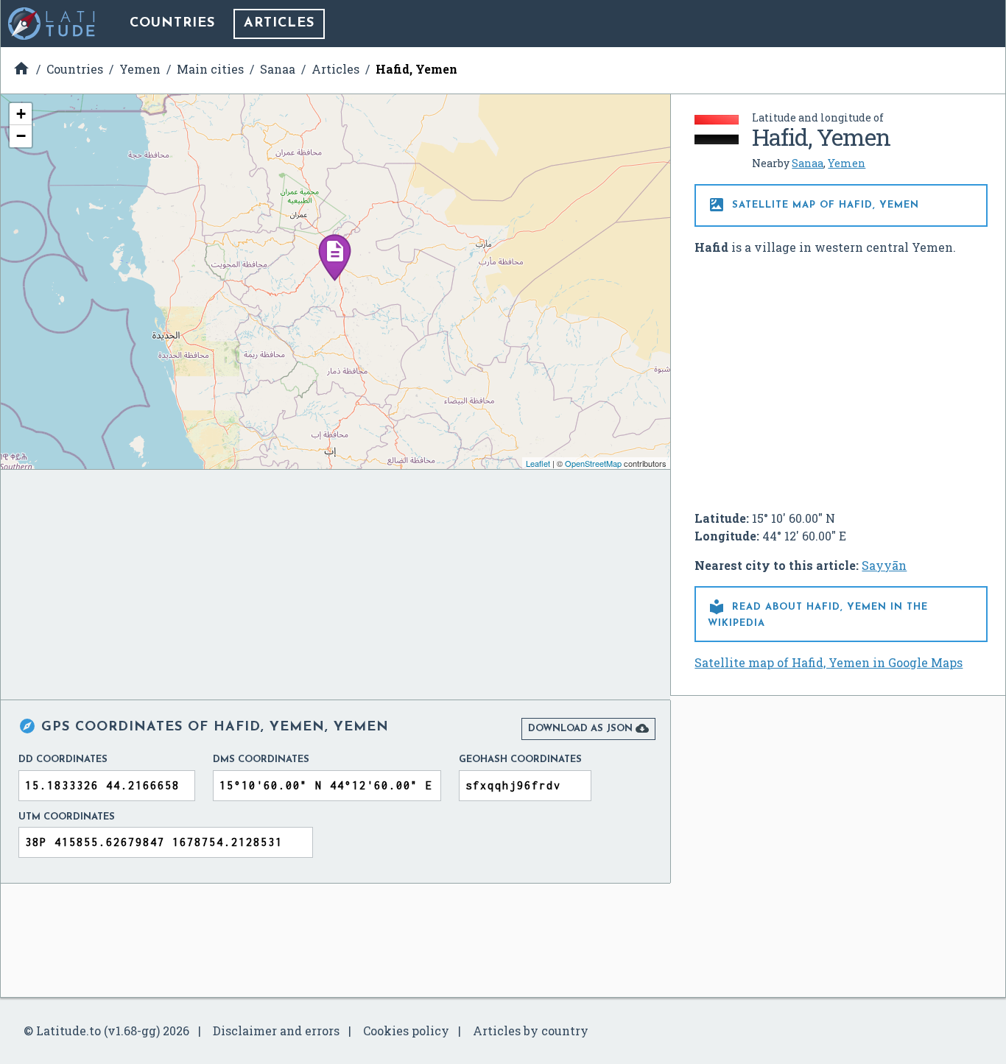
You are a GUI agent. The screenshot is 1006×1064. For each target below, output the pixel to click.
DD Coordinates (63, 759)
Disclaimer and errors (276, 1030)
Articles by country (530, 1030)
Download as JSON (588, 728)
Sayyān (884, 565)
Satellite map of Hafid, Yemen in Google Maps (828, 662)
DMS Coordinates (261, 759)
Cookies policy (406, 1030)
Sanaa (807, 163)
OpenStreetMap (593, 463)
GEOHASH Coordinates (520, 759)
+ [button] (21, 114)
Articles (279, 23)
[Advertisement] (841, 377)
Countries (172, 23)
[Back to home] (52, 23)
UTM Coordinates (66, 817)
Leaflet (538, 463)
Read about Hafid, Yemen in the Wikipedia (818, 613)
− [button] (21, 136)
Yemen (846, 163)
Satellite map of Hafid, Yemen (813, 205)
